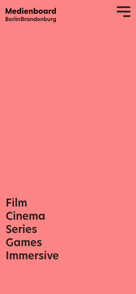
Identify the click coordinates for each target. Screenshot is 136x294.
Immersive (32, 255)
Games (24, 242)
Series (21, 229)
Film (16, 203)
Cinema (25, 216)
